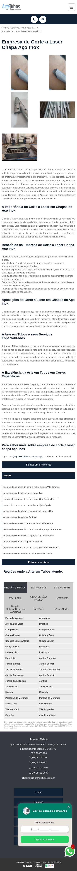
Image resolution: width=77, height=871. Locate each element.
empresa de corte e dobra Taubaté (20, 517)
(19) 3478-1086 (21, 456)
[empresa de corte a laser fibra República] (57, 72)
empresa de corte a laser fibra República (23, 493)
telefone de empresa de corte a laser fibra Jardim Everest (31, 499)
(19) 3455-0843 (39, 762)
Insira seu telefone (44, 822)
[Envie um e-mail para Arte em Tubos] (42, 19)
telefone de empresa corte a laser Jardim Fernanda (28, 523)
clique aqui (37, 456)
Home (38, 792)
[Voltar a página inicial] (11, 7)
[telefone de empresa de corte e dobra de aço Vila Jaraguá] (20, 72)
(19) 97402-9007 (39, 767)
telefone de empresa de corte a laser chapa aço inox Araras (32, 529)
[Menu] (71, 7)
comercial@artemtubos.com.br (40, 778)
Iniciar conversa (44, 839)
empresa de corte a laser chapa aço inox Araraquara (28, 535)
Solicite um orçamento (38, 464)
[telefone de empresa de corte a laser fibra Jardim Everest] (20, 110)
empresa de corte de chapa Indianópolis (22, 541)
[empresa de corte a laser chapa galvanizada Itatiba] (20, 147)
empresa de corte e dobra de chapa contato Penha (27, 553)
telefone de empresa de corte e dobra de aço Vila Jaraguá (31, 487)
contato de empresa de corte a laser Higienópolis (27, 505)
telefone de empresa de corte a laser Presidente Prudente (31, 547)
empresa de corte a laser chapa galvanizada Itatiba (28, 511)
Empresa (38, 802)
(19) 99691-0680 (39, 773)
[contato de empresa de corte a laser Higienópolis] (57, 110)
